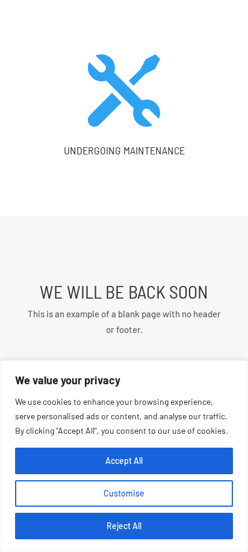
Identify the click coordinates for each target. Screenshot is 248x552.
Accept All (124, 460)
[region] (124, 456)
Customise (124, 493)
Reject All (124, 526)
